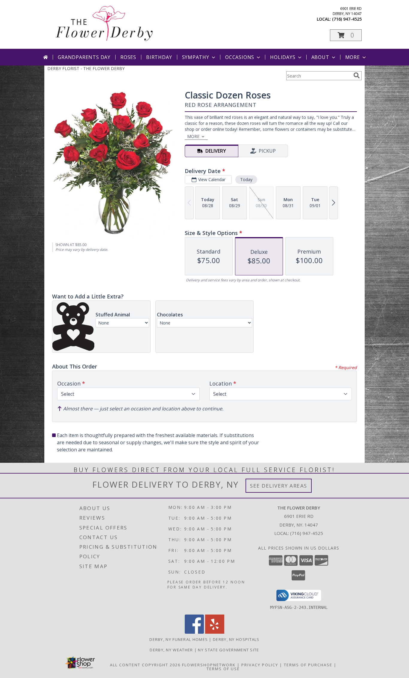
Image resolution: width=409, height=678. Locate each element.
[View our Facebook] (194, 632)
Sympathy (195, 57)
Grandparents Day (84, 57)
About (320, 57)
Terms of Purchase (308, 665)
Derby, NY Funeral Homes (178, 639)
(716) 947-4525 (347, 19)
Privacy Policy (259, 665)
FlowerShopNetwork (209, 665)
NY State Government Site (228, 650)
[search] (356, 75)
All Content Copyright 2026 (145, 665)
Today (246, 179)
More (352, 57)
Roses (128, 57)
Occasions (239, 57)
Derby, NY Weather (171, 650)
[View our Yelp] (214, 632)
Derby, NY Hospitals (236, 639)
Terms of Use (223, 668)
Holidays (282, 57)
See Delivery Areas (278, 485)
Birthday (159, 57)
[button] (346, 35)
